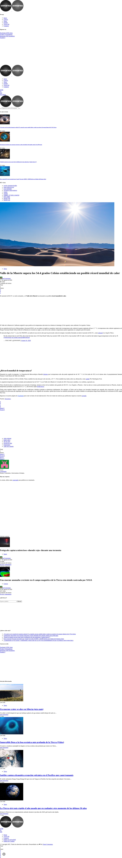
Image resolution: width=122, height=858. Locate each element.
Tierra (5, 21)
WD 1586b (7, 197)
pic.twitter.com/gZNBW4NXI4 (21, 337)
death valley (7, 440)
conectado (15, 480)
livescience (8, 399)
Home (5, 835)
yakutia (6, 193)
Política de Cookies (9, 841)
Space (5, 18)
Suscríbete (3, 94)
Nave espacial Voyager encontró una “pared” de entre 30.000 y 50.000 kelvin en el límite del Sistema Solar (23, 179)
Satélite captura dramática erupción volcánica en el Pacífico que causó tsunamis (36, 775)
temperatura (7, 445)
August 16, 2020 (26, 340)
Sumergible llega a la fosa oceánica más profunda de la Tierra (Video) (32, 742)
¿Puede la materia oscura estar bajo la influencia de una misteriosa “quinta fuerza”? (18, 161)
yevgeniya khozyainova (10, 190)
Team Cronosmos (48, 844)
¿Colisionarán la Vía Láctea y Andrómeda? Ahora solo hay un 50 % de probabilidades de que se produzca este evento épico (38, 640)
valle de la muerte (8, 446)
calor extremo (7, 438)
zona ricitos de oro (9, 187)
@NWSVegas (8, 337)
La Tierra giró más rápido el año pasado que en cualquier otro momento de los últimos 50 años (43, 808)
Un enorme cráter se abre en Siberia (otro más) (21, 709)
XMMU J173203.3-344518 (11, 195)
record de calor (8, 443)
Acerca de (6, 24)
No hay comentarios (5, 564)
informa (45, 374)
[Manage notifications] (4, 854)
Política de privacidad (10, 839)
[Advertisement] (61, 51)
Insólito (6, 22)
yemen (5, 192)
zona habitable (8, 189)
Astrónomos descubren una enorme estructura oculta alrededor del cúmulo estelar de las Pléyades (21, 144)
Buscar (19, 601)
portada (84, 396)
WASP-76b (7, 198)
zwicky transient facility (10, 185)
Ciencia (6, 19)
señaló (87, 379)
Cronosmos (3, 471)
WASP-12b (7, 200)
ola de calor (7, 441)
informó (100, 333)
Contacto (6, 26)
